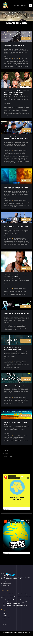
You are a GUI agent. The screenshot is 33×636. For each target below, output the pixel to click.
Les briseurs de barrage (14, 156)
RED (26, 112)
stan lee (17, 113)
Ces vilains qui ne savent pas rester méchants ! (13, 599)
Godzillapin (22, 202)
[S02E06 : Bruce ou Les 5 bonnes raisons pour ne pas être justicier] (16, 263)
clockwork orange (10, 326)
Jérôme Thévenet (7, 364)
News (5, 463)
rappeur (23, 402)
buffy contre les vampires (8, 60)
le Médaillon (13, 242)
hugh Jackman (16, 110)
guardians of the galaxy (8, 110)
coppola (23, 60)
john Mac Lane (25, 293)
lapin (24, 326)
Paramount (11, 158)
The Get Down (10, 403)
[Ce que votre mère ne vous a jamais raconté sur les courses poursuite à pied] (16, 219)
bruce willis (6, 107)
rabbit (24, 328)
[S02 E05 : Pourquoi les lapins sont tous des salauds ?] (16, 307)
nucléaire (17, 205)
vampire (15, 66)
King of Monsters (11, 203)
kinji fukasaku (6, 156)
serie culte (17, 159)
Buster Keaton (26, 239)
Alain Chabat (13, 239)
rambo (20, 294)
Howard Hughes (15, 155)
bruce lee (19, 289)
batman (9, 289)
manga (26, 63)
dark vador (6, 61)
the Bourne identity (15, 367)
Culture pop (16, 58)
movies (8, 64)
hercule (18, 63)
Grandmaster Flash (7, 402)
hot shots (10, 155)
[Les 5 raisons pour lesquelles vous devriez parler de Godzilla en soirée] (16, 178)
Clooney (9, 107)
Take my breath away (23, 159)
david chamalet (23, 291)
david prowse (10, 61)
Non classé (6, 466)
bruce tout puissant (24, 289)
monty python (6, 328)
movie (18, 112)
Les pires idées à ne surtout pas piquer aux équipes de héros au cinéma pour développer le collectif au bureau (16, 92)
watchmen (5, 115)
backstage (5, 152)
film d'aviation (18, 153)
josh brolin (25, 110)
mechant (5, 64)
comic (18, 60)
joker (22, 326)
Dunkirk (5, 153)
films (22, 61)
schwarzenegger (21, 64)
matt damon (14, 112)
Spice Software (25, 632)
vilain (21, 66)
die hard (5, 293)
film (28, 107)
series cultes (27, 64)
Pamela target (6, 158)
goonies (21, 109)
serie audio (13, 159)
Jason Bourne (22, 362)
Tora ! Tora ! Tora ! (7, 162)
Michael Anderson (22, 156)
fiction (22, 400)
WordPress (15, 632)
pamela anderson (10, 244)
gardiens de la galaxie (15, 109)
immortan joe (12, 438)
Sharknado (10, 206)
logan (5, 112)
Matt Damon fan (10, 365)
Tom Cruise (12, 161)
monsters (22, 203)
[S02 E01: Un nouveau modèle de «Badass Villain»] (16, 416)
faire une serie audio (11, 153)
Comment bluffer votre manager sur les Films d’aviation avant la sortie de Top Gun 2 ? (16, 138)
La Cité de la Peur (7, 242)
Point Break (9, 245)
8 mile (5, 399)
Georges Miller (6, 438)
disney (15, 326)
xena (27, 66)
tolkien (27, 113)
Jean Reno (26, 202)
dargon (18, 291)
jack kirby (21, 110)
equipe (20, 107)
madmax (20, 438)
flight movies (6, 155)
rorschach (5, 113)
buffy (26, 58)
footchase (21, 241)
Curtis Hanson (6, 400)
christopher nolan (16, 152)
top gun (20, 161)
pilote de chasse (17, 158)
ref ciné (26, 402)
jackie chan (26, 241)
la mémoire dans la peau (15, 364)
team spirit (24, 113)
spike (5, 66)
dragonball (19, 61)
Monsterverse (6, 205)
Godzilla (17, 202)
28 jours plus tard (7, 239)
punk (22, 328)
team (20, 113)
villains (24, 66)
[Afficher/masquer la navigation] (30, 5)
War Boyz (5, 441)
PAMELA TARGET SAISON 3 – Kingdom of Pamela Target (15, 594)
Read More (6, 56)
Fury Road (22, 437)
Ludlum (5, 365)
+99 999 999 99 (6, 585)
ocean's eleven (22, 112)
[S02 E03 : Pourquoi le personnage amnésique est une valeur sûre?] (16, 341)
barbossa (22, 58)
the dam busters (7, 161)
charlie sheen (10, 152)
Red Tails (25, 158)
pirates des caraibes (14, 64)
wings (19, 162)
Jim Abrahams (22, 155)
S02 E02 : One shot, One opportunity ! (14, 386)
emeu (8, 293)
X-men (9, 115)
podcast (21, 158)
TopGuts (27, 161)
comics (20, 60)
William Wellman (14, 162)
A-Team (22, 105)
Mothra (10, 205)
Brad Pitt (26, 105)
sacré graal (6, 329)
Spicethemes (16, 634)
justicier (5, 294)
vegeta (19, 66)
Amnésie (5, 362)
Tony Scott (16, 161)
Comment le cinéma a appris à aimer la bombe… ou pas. (15, 605)
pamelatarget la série (23, 244)
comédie (23, 399)
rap (20, 402)
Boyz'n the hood (19, 399)
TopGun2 (23, 161)
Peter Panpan (11, 440)
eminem (10, 400)
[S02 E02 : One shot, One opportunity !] (16, 379)
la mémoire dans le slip (24, 364)
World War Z (23, 245)
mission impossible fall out (24, 242)
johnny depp (22, 63)
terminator (12, 66)
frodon (9, 109)
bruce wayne (6, 291)
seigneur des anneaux (12, 113)
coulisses (21, 152)
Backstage (16, 150)
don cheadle (17, 107)
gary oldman (14, 63)
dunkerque (26, 152)
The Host (14, 206)
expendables (24, 107)
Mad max (16, 438)
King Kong (6, 203)
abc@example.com (7, 583)
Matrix (17, 242)
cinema (14, 60)
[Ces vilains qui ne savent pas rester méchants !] (16, 38)
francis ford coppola (7, 63)
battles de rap (13, 399)
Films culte (25, 61)
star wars (8, 66)
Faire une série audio (8, 456)
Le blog (24, 150)
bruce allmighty (14, 289)
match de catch (17, 203)
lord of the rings (9, 112)
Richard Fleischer (7, 159)
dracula (14, 61)
